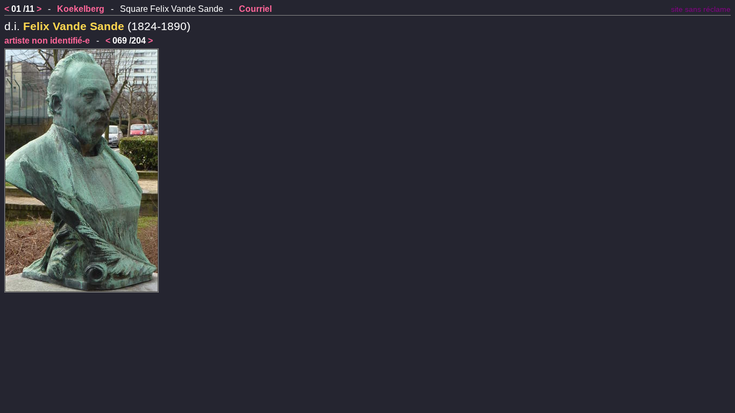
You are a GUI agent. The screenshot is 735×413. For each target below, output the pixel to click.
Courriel (255, 8)
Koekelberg (80, 8)
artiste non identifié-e (47, 40)
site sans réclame (701, 9)
